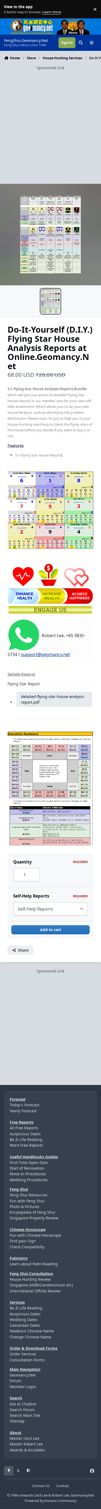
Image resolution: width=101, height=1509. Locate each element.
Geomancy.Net (23, 1375)
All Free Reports (24, 1127)
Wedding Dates (23, 1319)
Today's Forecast (24, 1104)
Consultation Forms (27, 1359)
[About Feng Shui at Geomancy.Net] (78, 21)
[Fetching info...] (24, 634)
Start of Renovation (27, 1168)
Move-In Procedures (28, 1173)
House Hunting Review (30, 1279)
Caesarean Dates (25, 1325)
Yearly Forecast (23, 1110)
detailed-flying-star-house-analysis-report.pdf (53, 699)
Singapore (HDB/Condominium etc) (41, 1285)
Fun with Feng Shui (27, 1200)
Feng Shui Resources (28, 1194)
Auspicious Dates (25, 1133)
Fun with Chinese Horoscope (35, 1235)
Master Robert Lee (26, 1444)
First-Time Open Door (29, 1162)
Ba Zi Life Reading (26, 1139)
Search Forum (22, 1409)
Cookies (62, 1486)
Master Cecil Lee (24, 1438)
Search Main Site (25, 1415)
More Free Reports (26, 1145)
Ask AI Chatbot (23, 1404)
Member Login (23, 1386)
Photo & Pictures (24, 1206)
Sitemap (17, 1421)
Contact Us (41, 1486)
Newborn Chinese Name (32, 1330)
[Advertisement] (50, 121)
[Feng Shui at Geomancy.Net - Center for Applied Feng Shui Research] (31, 21)
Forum (15, 1380)
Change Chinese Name (30, 1336)
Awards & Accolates (27, 1449)
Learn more (10, 9)
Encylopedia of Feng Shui (32, 1212)
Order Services (23, 1353)
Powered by (50, 1500)
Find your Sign (23, 1240)
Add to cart (50, 929)
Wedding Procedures (29, 1179)
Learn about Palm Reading (34, 1263)
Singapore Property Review (34, 1217)
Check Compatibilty (27, 1246)
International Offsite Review (35, 1290)
